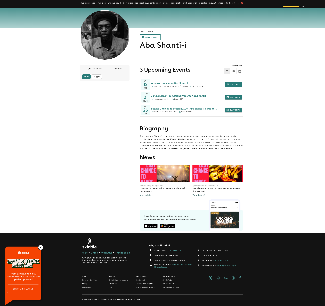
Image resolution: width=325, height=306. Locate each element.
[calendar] (240, 71)
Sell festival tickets (169, 283)
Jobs (110, 287)
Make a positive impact (227, 265)
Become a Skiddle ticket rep (145, 287)
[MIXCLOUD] (226, 278)
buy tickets (235, 84)
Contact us (113, 283)
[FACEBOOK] (240, 278)
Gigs (85, 252)
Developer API (140, 280)
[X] (210, 278)
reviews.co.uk (176, 250)
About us (112, 276)
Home (142, 31)
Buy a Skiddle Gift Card (170, 287)
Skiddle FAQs (167, 280)
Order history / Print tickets (118, 280)
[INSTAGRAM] (233, 278)
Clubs (94, 252)
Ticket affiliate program (144, 283)
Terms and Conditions (89, 280)
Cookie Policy (86, 287)
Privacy (84, 283)
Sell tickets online (168, 276)
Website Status (141, 276)
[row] (233, 71)
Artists (150, 31)
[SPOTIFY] (218, 278)
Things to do (122, 252)
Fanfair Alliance (220, 260)
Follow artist (151, 37)
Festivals (106, 252)
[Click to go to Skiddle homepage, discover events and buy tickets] (89, 243)
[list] (227, 71)
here (221, 3)
